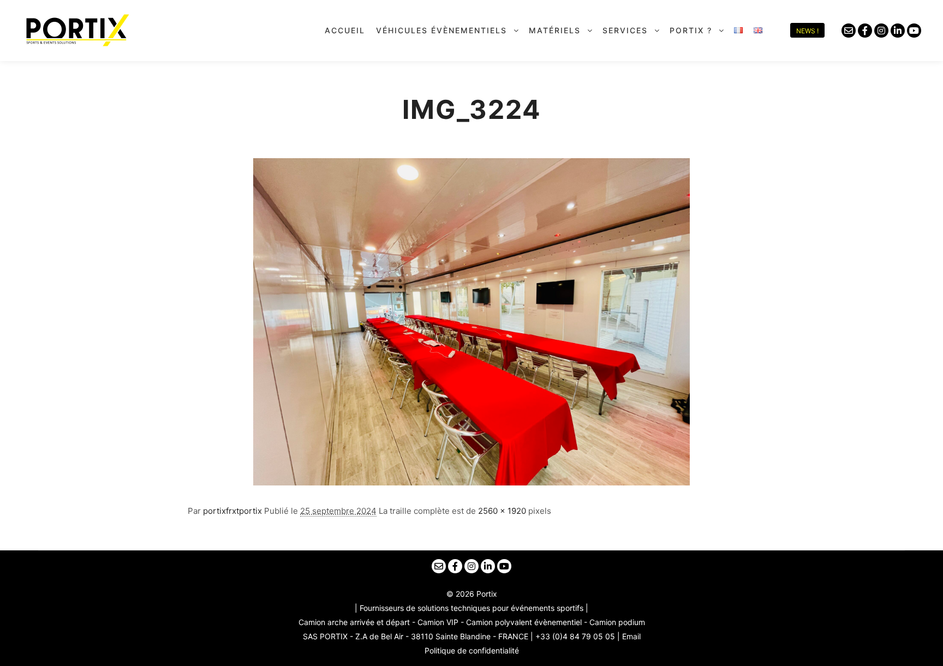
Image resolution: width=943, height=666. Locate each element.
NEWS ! (807, 31)
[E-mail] (848, 30)
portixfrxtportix (232, 511)
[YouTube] (914, 30)
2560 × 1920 (502, 511)
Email (631, 636)
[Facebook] (865, 30)
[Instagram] (881, 30)
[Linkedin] (898, 30)
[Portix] (76, 30)
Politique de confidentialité (472, 650)
